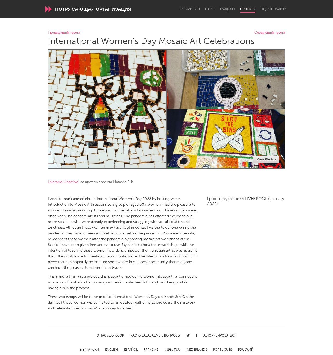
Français (151, 349)
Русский (245, 349)
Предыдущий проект (64, 32)
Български (89, 349)
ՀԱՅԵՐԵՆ (172, 349)
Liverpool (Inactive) (63, 182)
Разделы (227, 9)
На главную (189, 9)
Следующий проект (269, 32)
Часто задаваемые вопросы (155, 335)
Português (222, 349)
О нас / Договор (110, 335)
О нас (210, 9)
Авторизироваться (220, 335)
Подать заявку (273, 9)
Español (131, 349)
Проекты (247, 9)
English (111, 349)
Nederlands (197, 349)
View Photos (266, 159)
